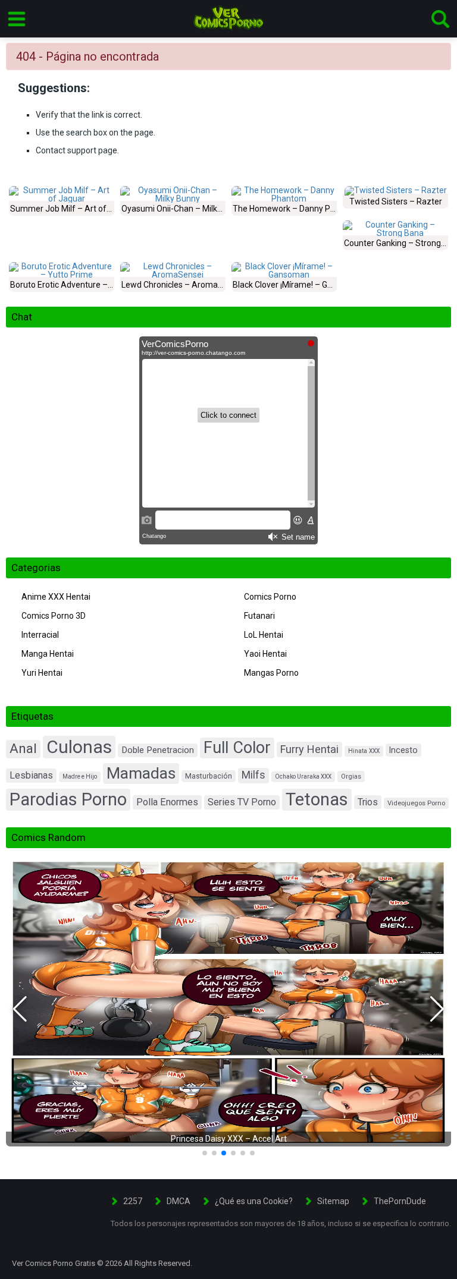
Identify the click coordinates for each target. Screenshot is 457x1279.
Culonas (79, 746)
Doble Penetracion (157, 750)
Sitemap (333, 1201)
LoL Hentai (263, 635)
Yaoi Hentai (265, 654)
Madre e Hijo (79, 776)
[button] (20, 1009)
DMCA (178, 1201)
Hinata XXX (364, 751)
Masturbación (208, 776)
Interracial (40, 635)
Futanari (259, 615)
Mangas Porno (271, 673)
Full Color (237, 747)
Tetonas (317, 799)
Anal (23, 749)
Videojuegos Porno (416, 803)
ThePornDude (400, 1201)
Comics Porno (270, 596)
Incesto (403, 750)
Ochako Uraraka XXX (303, 776)
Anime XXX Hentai (55, 596)
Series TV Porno (242, 802)
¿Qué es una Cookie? (254, 1201)
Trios (368, 802)
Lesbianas (31, 775)
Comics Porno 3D (53, 615)
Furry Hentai (309, 749)
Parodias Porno (68, 799)
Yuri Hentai (41, 673)
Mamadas (141, 773)
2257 (132, 1201)
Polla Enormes (167, 802)
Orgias (351, 776)
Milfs (253, 775)
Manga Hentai (47, 654)
